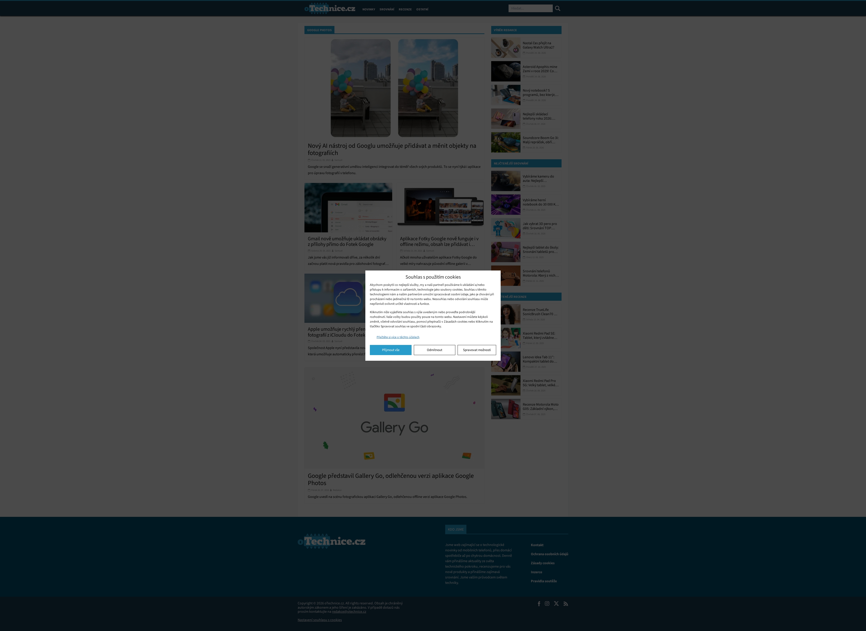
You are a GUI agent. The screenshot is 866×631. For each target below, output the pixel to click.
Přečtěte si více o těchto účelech (398, 337)
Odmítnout (434, 350)
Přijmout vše (390, 350)
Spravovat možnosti (477, 350)
